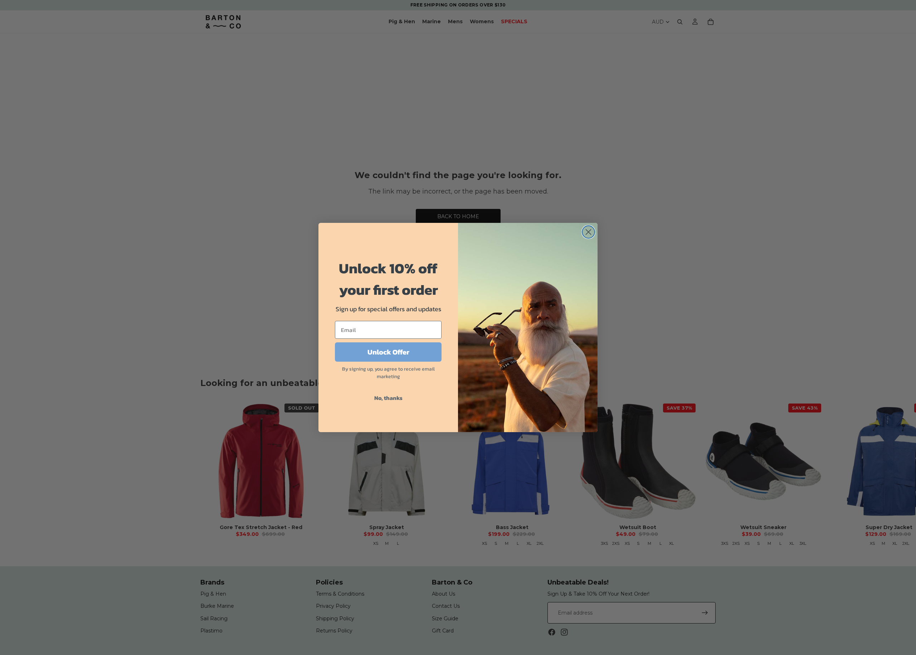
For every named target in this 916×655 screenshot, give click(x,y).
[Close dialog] (588, 232)
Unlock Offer (388, 352)
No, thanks (388, 398)
